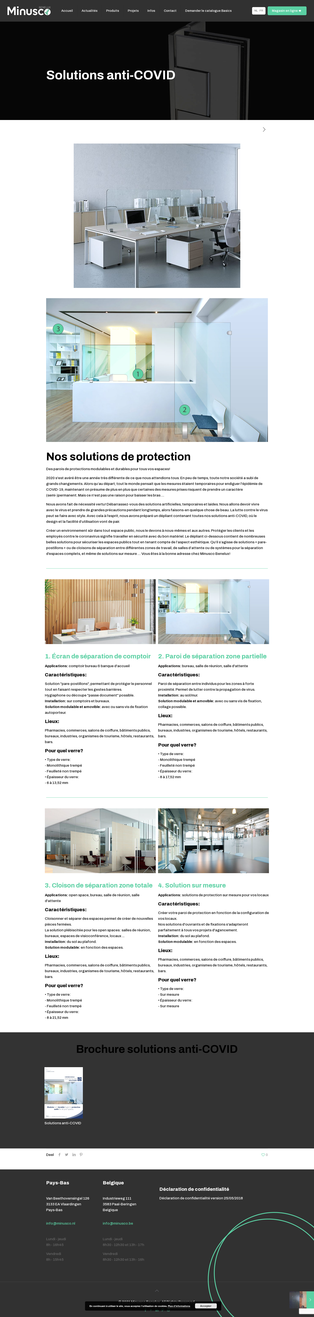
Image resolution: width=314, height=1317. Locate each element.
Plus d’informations (179, 1306)
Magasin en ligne (285, 10)
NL (256, 10)
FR (261, 10)
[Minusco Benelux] (29, 10)
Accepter (205, 1306)
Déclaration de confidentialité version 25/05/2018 (201, 1198)
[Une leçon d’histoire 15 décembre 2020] (301, 1299)
